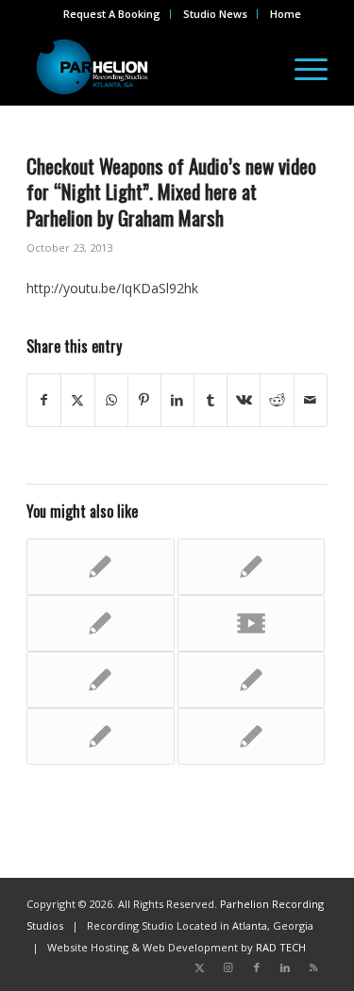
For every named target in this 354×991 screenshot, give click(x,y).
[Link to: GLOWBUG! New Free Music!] (251, 566)
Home (285, 14)
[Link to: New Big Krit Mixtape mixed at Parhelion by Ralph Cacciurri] (251, 680)
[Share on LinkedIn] (177, 399)
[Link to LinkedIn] (285, 967)
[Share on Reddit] (277, 399)
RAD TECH (281, 947)
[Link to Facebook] (257, 967)
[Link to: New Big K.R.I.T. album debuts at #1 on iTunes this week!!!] (100, 623)
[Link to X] (200, 967)
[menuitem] (112, 14)
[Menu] (302, 67)
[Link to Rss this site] (313, 967)
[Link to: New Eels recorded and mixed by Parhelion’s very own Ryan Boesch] (100, 680)
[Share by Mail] (311, 399)
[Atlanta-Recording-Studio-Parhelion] (146, 67)
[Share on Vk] (244, 399)
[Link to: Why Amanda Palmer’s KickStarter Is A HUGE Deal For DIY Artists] (100, 566)
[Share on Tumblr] (210, 399)
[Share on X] (77, 399)
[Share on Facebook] (43, 399)
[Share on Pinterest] (144, 399)
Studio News (215, 14)
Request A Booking (111, 14)
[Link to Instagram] (228, 967)
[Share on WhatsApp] (111, 399)
